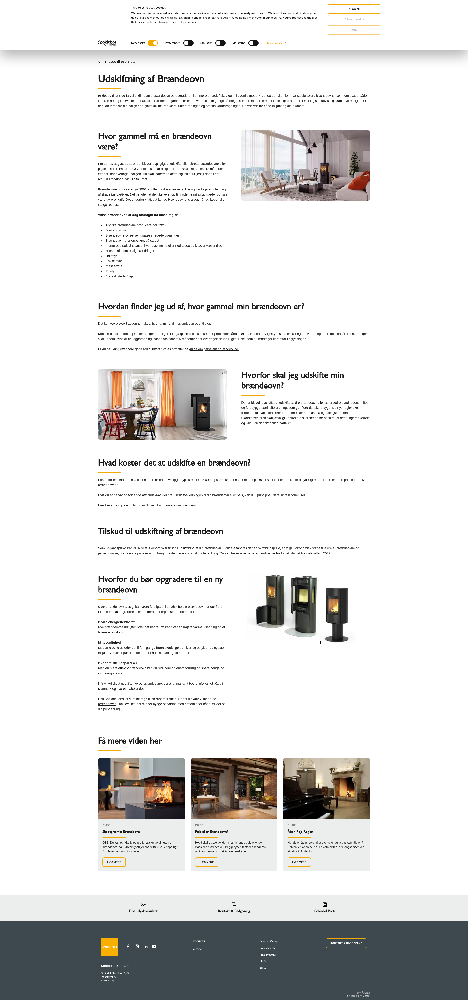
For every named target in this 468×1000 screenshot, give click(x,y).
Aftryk (263, 968)
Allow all (354, 8)
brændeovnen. (108, 485)
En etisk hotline (268, 947)
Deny (354, 29)
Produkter (198, 941)
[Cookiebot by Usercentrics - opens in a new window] (107, 43)
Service (197, 949)
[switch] (188, 43)
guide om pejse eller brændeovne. (214, 349)
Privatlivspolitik (268, 954)
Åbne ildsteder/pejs (120, 276)
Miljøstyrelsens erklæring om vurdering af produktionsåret (306, 334)
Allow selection (354, 19)
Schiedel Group (269, 941)
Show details (273, 43)
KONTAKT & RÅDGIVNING (346, 943)
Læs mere (114, 862)
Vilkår (263, 961)
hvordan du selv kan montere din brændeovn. (166, 505)
